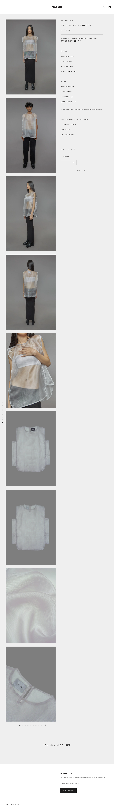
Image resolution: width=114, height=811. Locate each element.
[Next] (45, 725)
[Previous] (15, 725)
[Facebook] (68, 149)
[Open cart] (110, 7)
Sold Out (82, 170)
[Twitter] (71, 149)
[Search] (104, 7)
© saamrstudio (13, 804)
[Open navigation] (4, 7)
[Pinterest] (74, 149)
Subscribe (68, 791)
